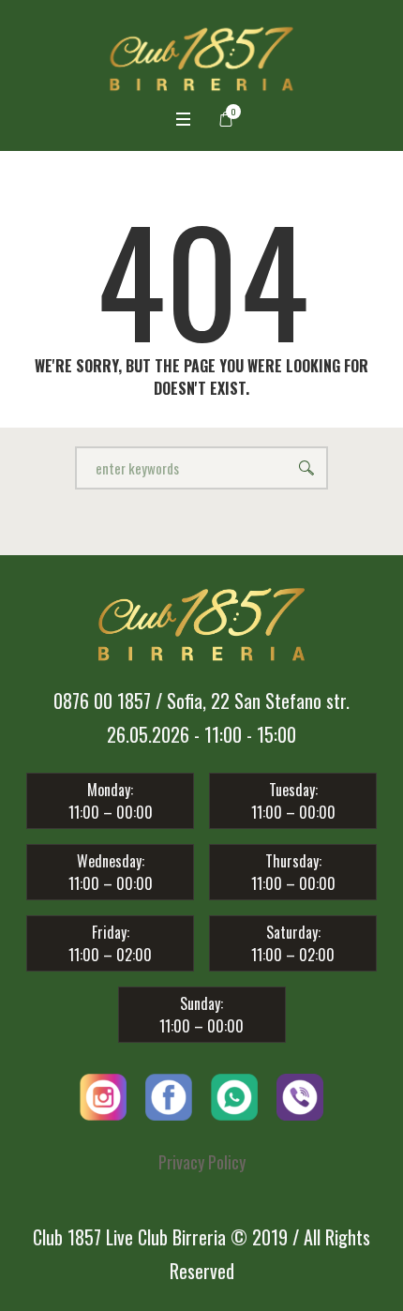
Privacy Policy (202, 1162)
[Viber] (300, 1093)
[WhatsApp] (234, 1093)
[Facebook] (169, 1093)
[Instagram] (103, 1093)
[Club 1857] (202, 58)
